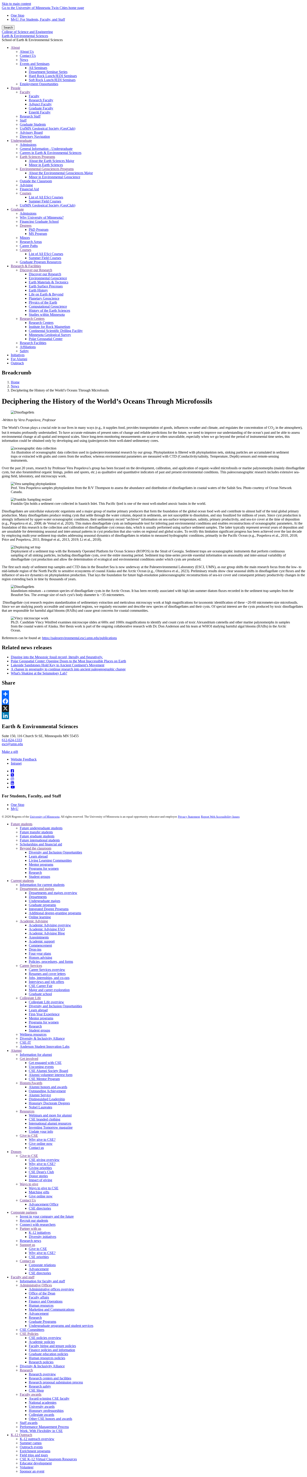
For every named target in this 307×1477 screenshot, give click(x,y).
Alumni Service (40, 1095)
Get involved (29, 1059)
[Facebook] (12, 771)
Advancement (39, 1269)
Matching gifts (39, 1192)
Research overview (42, 1374)
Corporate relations (42, 1265)
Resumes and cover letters (47, 974)
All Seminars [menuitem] (38, 68)
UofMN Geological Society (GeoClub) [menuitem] (47, 128)
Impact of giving (40, 1180)
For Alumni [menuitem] (19, 359)
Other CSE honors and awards (50, 1419)
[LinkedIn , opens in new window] (153, 715)
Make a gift (10, 752)
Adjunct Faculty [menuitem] (40, 104)
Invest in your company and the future (47, 1216)
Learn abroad (38, 856)
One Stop (17, 15)
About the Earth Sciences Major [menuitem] (51, 161)
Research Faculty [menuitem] (41, 100)
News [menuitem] (24, 60)
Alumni (16, 1050)
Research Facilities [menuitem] (33, 343)
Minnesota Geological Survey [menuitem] (50, 335)
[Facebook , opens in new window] (153, 701)
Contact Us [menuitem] (28, 56)
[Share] (153, 694)
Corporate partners (24, 1212)
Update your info (41, 1131)
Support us (27, 1245)
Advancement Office (43, 1204)
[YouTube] (13, 787)
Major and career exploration (49, 990)
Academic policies (42, 1342)
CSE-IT (25, 1042)
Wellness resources (33, 1034)
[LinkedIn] (12, 783)
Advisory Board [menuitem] (31, 132)
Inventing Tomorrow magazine (51, 1127)
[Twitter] (12, 775)
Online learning (40, 917)
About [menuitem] (15, 47)
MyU (14, 809)
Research (35, 872)
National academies (42, 1402)
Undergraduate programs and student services (61, 1326)
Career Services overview (47, 970)
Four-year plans (40, 953)
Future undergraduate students (41, 828)
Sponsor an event (32, 1471)
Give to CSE (29, 1135)
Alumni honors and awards (48, 1087)
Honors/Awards (31, 1083)
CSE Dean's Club (41, 1172)
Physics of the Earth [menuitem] (43, 302)
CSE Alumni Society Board (48, 1071)
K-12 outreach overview (37, 1439)
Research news (30, 1241)
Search (8, 27)
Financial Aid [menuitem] (29, 189)
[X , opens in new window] (153, 708)
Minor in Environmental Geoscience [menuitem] (54, 177)
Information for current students (42, 885)
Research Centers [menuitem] (32, 318)
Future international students (40, 840)
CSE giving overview (44, 1160)
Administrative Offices (36, 1285)
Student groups (39, 877)
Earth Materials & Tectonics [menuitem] (48, 282)
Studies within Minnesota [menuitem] (47, 314)
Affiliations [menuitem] (28, 347)
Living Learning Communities (50, 860)
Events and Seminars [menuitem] (34, 64)
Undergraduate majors (44, 901)
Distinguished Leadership (47, 1099)
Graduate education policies (48, 1354)
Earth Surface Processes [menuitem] (46, 286)
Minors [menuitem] (25, 238)
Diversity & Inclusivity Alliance (42, 1038)
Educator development (36, 1463)
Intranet (16, 763)
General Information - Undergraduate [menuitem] (46, 149)
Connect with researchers (38, 1224)
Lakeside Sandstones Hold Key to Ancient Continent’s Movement (57, 665)
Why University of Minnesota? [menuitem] (42, 217)
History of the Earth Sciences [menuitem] (49, 310)
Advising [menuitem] (26, 185)
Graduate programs (42, 905)
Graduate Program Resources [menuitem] (40, 262)
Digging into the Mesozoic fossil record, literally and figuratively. (57, 657)
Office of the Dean (42, 1293)
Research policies (41, 1362)
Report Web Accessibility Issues (220, 816)
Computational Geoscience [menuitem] (48, 306)
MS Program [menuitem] (38, 234)
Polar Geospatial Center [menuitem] (45, 339)
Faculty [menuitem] (25, 92)
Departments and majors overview (53, 893)
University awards (42, 1406)
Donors (16, 1152)
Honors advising (40, 957)
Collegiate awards (41, 1415)
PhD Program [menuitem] (38, 229)
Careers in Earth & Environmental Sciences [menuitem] (50, 153)
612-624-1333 (12, 740)
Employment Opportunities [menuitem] (39, 84)
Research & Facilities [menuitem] (26, 266)
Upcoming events (41, 1067)
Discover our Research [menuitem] (36, 270)
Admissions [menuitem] (28, 145)
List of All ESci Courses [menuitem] (46, 197)
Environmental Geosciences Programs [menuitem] (47, 169)
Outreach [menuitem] (17, 363)
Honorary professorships (46, 1410)
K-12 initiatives (40, 1233)
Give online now (41, 1144)
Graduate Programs (42, 1322)
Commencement (40, 945)
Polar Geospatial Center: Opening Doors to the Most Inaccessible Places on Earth (68, 661)
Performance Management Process (44, 1427)
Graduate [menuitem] (17, 209)
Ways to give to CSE (43, 1188)
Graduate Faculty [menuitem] (41, 108)
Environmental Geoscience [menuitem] (48, 278)
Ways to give (29, 1184)
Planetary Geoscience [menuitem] (44, 298)
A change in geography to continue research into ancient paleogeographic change (68, 669)
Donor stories (38, 1176)
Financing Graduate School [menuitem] (39, 221)
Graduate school (40, 994)
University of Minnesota (45, 816)
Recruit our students (34, 1220)
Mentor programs (41, 864)
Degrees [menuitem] (25, 225)
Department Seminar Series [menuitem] (48, 72)
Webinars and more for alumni (50, 1115)
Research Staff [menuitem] (30, 116)
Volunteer (26, 1467)
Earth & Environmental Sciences (25, 36)
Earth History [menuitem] (38, 290)
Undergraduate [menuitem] (21, 140)
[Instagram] (12, 779)
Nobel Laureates (40, 1107)
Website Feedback (24, 759)
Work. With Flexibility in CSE (41, 1431)
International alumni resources (50, 1123)
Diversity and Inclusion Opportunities (55, 852)
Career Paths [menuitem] (29, 246)
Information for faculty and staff (42, 1281)
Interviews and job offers (46, 982)
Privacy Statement (189, 816)
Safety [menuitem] (24, 351)
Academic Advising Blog (47, 933)
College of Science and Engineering (27, 32)
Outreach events (31, 1447)
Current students (22, 881)
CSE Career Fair (40, 986)
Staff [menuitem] (23, 120)
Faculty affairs (39, 1297)
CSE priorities (39, 1257)
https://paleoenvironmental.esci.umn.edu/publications (79, 638)
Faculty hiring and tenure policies (52, 1346)
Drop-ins (35, 949)
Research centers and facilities (50, 1378)
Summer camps (31, 1443)
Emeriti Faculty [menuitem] (40, 112)
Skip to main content (16, 4)
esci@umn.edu (12, 744)
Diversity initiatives (42, 1237)
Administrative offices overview (51, 1289)
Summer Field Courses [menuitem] (45, 201)
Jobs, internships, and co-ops (49, 978)
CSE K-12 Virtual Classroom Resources (48, 1459)
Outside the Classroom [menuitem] (36, 181)
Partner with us (30, 1228)
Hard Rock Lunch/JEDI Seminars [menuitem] (53, 76)
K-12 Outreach (21, 1435)
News (15, 386)
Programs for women (44, 868)
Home (15, 382)
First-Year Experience (44, 1014)
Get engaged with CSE (45, 1063)
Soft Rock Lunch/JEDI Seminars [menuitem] (52, 80)
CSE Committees (32, 1330)
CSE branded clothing (44, 1119)
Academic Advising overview (50, 925)
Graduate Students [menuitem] (33, 124)
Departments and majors (37, 889)
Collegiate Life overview (46, 1002)
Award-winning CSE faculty (49, 1398)
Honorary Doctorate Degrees (49, 1103)
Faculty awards (30, 1394)
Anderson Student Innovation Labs (44, 1046)
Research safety (40, 1386)
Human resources (41, 1305)
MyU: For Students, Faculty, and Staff (38, 19)
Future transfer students (36, 832)
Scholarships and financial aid (41, 844)
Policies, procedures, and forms (51, 961)
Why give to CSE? (42, 1139)
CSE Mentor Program (44, 1079)
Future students (21, 824)
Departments (38, 897)
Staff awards (29, 1423)
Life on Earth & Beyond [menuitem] (46, 294)
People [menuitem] (15, 88)
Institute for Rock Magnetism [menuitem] (49, 327)
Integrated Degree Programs (49, 909)
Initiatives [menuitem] (17, 355)
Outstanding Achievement (47, 1091)
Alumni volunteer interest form (50, 1075)
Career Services (31, 966)
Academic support (42, 941)
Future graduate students (37, 836)
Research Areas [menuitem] (31, 242)
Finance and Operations (45, 1301)
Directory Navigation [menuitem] (35, 136)
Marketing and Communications (51, 1309)
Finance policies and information (52, 1350)
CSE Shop (36, 1390)
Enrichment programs (35, 1451)
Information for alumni (36, 1055)
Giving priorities (40, 1168)
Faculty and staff (22, 1277)
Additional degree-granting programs (55, 913)
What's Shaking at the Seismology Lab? (39, 673)
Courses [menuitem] (25, 193)
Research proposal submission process (56, 1382)
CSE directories (40, 1208)
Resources (27, 1111)
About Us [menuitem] (27, 51)
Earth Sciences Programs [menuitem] (37, 157)
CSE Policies (29, 1334)
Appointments (39, 937)
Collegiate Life (30, 998)
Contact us (36, 1148)
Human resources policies (47, 1358)
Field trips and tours (34, 1455)
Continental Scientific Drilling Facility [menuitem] (56, 331)
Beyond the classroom (35, 848)
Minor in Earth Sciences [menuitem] (46, 165)
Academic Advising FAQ (47, 929)
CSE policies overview (45, 1338)
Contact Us (28, 1200)
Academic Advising (34, 921)
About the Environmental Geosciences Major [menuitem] (61, 173)
